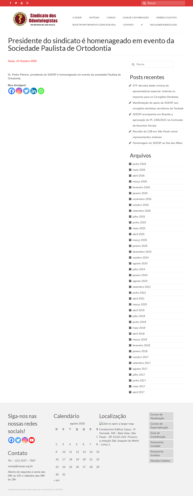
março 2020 (140, 304)
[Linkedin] (33, 91)
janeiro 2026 (140, 193)
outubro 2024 (141, 257)
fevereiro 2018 (141, 345)
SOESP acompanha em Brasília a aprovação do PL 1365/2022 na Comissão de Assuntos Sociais (158, 120)
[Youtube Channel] (32, 440)
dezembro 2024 (142, 251)
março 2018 (140, 339)
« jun (57, 480)
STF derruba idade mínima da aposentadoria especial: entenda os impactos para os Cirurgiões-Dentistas (155, 91)
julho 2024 (139, 269)
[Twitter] (26, 91)
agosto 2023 (140, 280)
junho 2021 (139, 292)
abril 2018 (139, 333)
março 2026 (140, 181)
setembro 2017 (142, 362)
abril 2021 (139, 298)
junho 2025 (139, 222)
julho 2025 (139, 216)
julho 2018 (139, 316)
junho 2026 (139, 163)
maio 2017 (139, 386)
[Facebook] (11, 91)
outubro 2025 (141, 204)
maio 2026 (139, 169)
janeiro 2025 (140, 245)
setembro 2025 (142, 210)
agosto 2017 (140, 368)
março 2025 (140, 239)
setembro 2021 (142, 286)
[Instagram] (19, 91)
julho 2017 (139, 374)
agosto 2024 (140, 263)
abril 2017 (139, 392)
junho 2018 (139, 321)
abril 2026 (139, 175)
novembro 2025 (142, 199)
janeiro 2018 (140, 351)
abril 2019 (139, 310)
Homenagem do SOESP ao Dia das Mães (157, 142)
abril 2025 (139, 234)
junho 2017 (139, 380)
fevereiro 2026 (141, 187)
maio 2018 (139, 327)
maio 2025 (139, 228)
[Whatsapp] (41, 91)
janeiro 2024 (140, 275)
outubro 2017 (141, 357)
